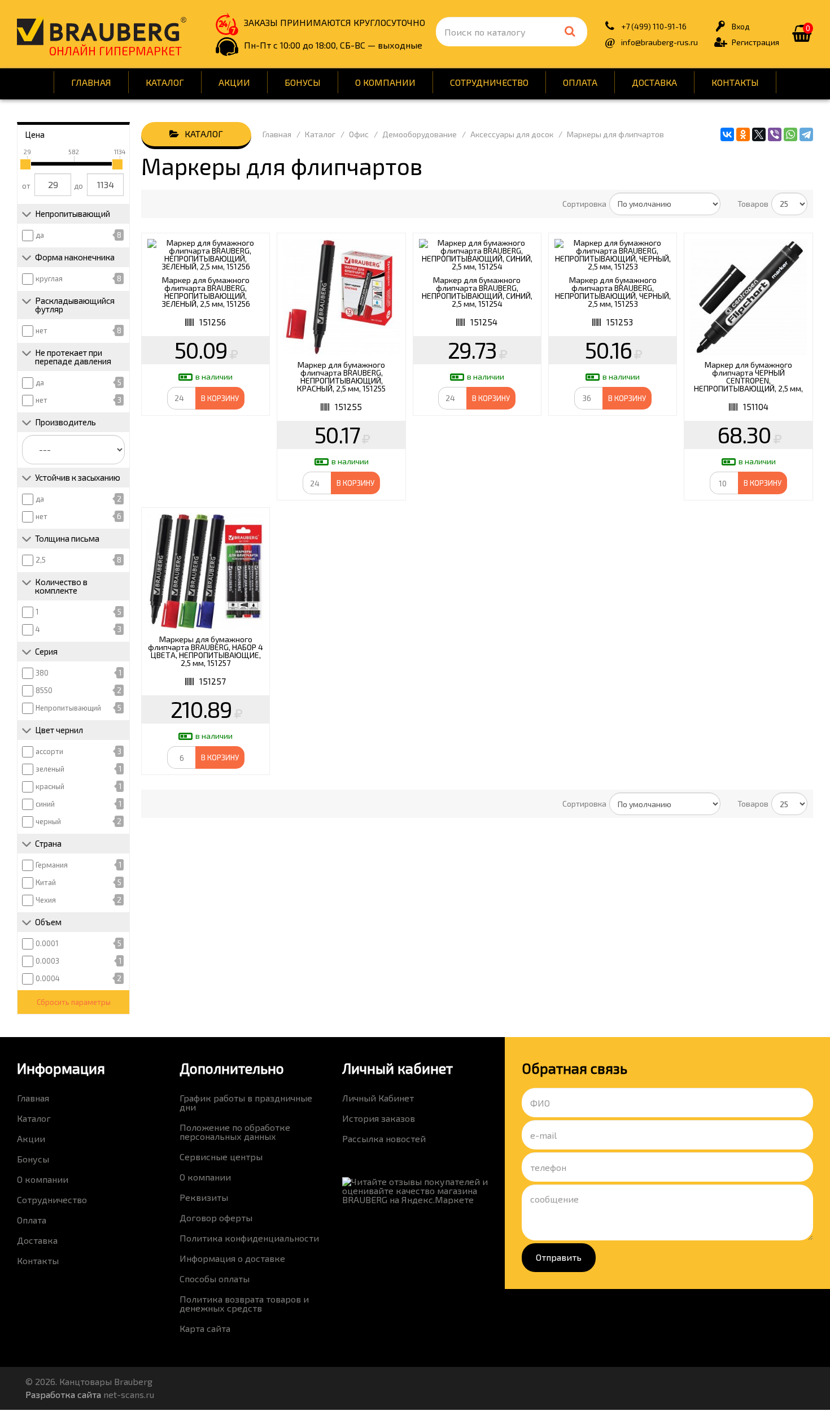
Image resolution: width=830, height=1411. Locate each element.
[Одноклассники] (743, 134)
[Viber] (774, 134)
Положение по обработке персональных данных (235, 1132)
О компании (385, 82)
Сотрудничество (489, 82)
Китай (46, 882)
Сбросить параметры (74, 1002)
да (40, 234)
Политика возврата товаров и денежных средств (244, 1303)
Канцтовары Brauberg (101, 31)
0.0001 (47, 943)
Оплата (580, 82)
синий (45, 803)
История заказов (378, 1118)
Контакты (735, 82)
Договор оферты (216, 1217)
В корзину (220, 398)
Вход (741, 26)
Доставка (654, 82)
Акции (234, 82)
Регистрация (755, 42)
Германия (52, 864)
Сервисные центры (221, 1156)
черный (48, 821)
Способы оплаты (215, 1278)
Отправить (559, 1257)
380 (42, 672)
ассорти (49, 751)
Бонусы (303, 82)
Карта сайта (205, 1328)
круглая (49, 278)
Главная (91, 82)
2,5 (41, 559)
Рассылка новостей (384, 1138)
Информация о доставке (232, 1258)
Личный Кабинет (378, 1097)
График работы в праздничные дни (246, 1102)
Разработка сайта (63, 1394)
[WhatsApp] (790, 134)
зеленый (50, 768)
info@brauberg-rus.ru (659, 42)
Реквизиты (204, 1197)
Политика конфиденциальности (249, 1238)
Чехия (46, 899)
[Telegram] (806, 134)
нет (41, 330)
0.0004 (48, 978)
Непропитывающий (68, 707)
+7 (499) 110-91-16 (654, 26)
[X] (759, 134)
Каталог (165, 82)
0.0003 (47, 960)
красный (50, 786)
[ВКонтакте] (727, 134)
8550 (44, 690)
